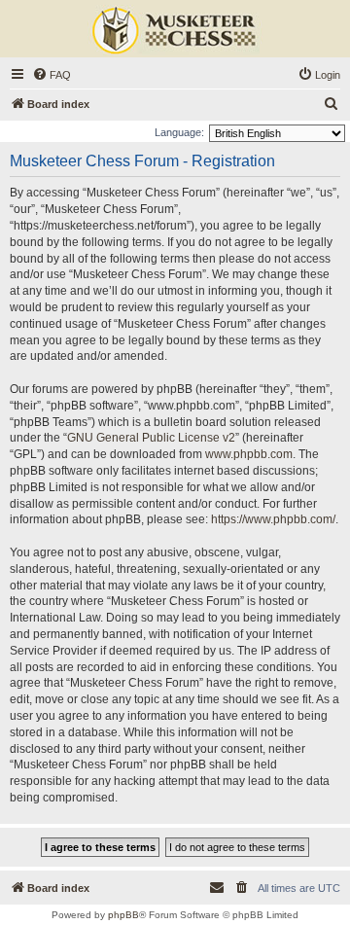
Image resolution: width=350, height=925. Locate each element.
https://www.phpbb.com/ (273, 519)
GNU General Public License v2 (151, 438)
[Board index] (175, 31)
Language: (179, 132)
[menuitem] (51, 75)
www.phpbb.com (249, 454)
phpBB (123, 914)
